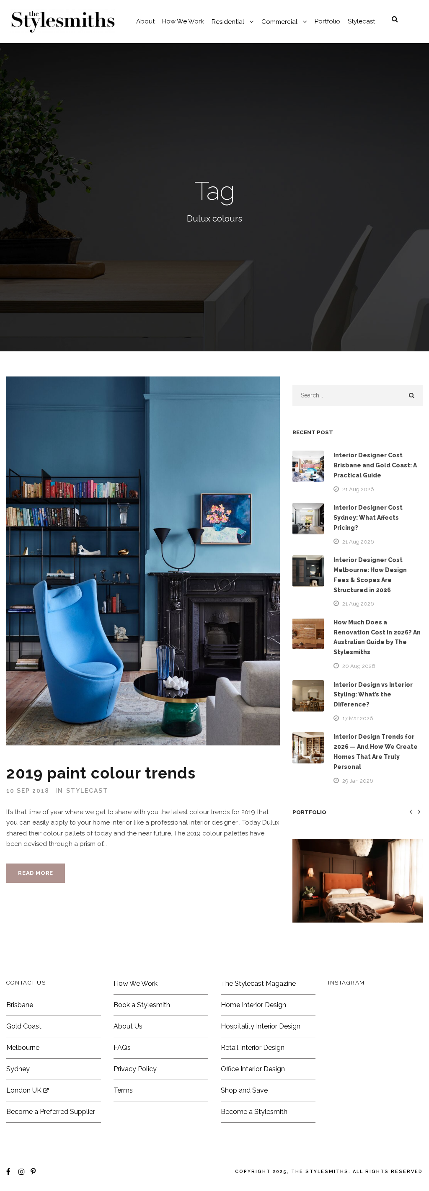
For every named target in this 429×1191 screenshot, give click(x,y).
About (145, 21)
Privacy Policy (135, 1069)
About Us (128, 1026)
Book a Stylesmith (142, 1005)
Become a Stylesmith (254, 1112)
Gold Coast (23, 1026)
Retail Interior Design (252, 1048)
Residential (228, 22)
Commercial (279, 22)
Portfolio (327, 21)
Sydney (18, 1069)
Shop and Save (244, 1090)
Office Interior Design (253, 1069)
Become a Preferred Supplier (50, 1112)
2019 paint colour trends (101, 773)
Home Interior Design (253, 1005)
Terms (123, 1090)
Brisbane (19, 1005)
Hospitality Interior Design (260, 1026)
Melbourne (22, 1048)
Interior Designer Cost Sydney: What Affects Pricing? (368, 517)
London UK (24, 1090)
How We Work (183, 21)
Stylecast (361, 21)
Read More (35, 873)
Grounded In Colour (357, 893)
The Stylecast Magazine (258, 983)
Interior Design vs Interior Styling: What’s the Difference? (373, 694)
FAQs (122, 1048)
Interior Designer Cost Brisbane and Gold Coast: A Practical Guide (375, 465)
